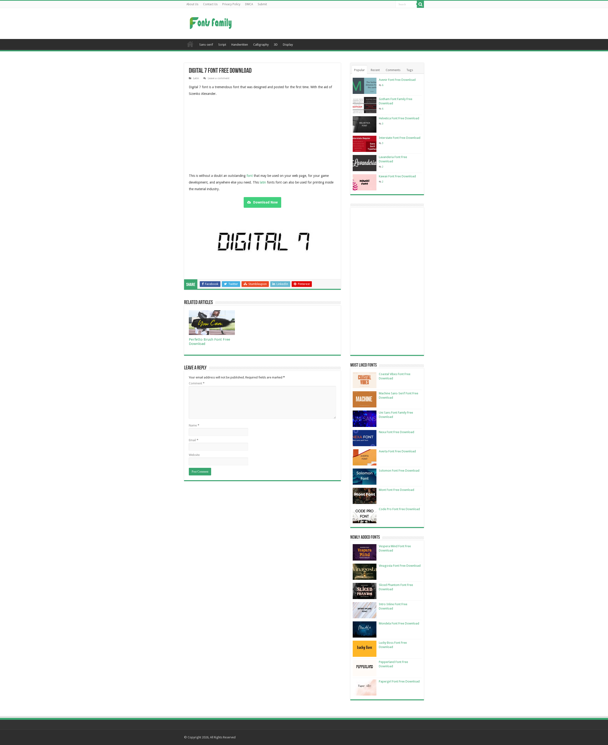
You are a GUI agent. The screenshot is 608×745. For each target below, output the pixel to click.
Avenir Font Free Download (397, 80)
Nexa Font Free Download (396, 432)
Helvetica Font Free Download (399, 118)
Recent (375, 70)
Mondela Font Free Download (399, 623)
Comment (196, 383)
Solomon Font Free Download (399, 470)
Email (193, 440)
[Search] (420, 4)
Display (288, 44)
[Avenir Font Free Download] (364, 86)
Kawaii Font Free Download (397, 176)
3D (276, 44)
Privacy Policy (231, 4)
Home (190, 44)
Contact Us (210, 4)
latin (263, 182)
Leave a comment (218, 78)
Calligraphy (261, 44)
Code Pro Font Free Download (399, 509)
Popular (359, 70)
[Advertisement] (333, 23)
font (250, 176)
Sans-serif (206, 44)
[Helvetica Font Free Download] (364, 124)
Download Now (265, 202)
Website (194, 455)
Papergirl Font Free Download (399, 681)
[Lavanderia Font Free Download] (364, 163)
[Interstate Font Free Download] (364, 144)
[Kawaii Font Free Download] (364, 182)
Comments (393, 70)
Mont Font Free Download (396, 490)
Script (222, 44)
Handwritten (239, 44)
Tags (409, 70)
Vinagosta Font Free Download (400, 565)
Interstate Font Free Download (399, 138)
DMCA (249, 4)
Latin (196, 78)
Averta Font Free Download (397, 451)
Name (194, 425)
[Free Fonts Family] (211, 22)
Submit (262, 4)
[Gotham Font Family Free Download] (364, 105)
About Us (192, 4)
